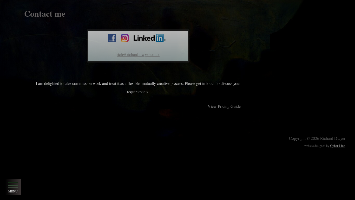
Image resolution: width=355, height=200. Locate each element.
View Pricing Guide (224, 106)
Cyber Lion (337, 145)
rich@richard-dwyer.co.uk (138, 54)
